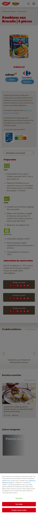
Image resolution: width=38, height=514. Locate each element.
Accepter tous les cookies (19, 510)
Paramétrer (19, 498)
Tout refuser (19, 504)
